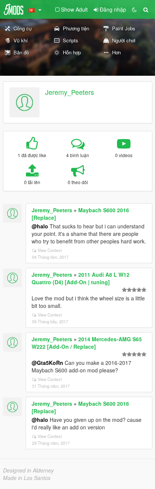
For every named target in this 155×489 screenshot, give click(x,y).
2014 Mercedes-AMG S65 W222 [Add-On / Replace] (87, 342)
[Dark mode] (134, 9)
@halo (40, 226)
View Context (50, 250)
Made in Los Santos (26, 478)
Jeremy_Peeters (69, 92)
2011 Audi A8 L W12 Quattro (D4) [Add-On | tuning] (80, 278)
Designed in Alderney (28, 470)
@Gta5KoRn (47, 362)
